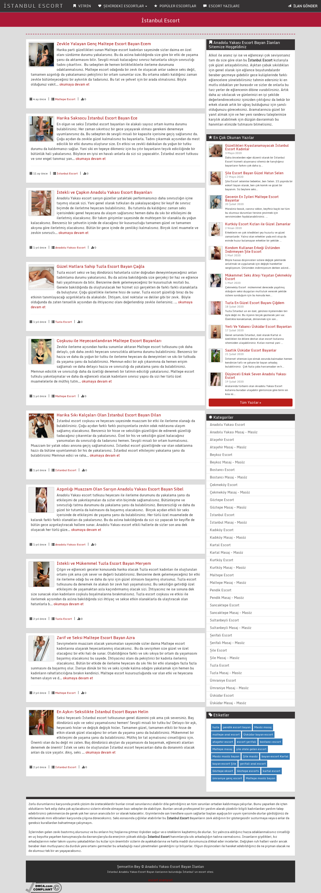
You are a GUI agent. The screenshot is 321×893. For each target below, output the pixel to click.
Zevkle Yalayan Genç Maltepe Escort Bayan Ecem (104, 43)
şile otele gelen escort (251, 749)
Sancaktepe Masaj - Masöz (231, 612)
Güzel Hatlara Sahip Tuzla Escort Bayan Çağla (101, 266)
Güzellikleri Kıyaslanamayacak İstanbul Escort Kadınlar (257, 147)
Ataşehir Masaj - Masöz (228, 447)
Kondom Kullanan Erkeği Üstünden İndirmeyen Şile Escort (252, 249)
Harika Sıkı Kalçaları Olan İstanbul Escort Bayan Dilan (109, 415)
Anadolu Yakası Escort (70, 247)
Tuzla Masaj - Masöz (226, 673)
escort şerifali (246, 741)
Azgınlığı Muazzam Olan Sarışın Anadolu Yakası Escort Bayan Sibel (120, 489)
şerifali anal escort (253, 763)
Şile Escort (218, 650)
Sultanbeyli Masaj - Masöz (230, 627)
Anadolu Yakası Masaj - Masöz (234, 432)
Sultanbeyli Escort (224, 620)
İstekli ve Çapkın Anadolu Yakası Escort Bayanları (104, 192)
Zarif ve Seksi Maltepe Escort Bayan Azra (96, 637)
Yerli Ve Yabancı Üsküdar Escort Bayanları (258, 326)
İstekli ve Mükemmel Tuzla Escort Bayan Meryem (104, 563)
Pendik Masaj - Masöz (227, 597)
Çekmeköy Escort (224, 484)
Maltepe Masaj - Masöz (228, 582)
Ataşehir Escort (222, 439)
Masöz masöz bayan (225, 756)
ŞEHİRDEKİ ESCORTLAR (123, 6)
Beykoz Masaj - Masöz (227, 462)
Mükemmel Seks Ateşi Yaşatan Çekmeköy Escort (258, 277)
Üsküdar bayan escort (258, 734)
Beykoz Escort (221, 454)
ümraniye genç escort (227, 778)
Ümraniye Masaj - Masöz (229, 688)
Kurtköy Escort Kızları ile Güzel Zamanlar (257, 224)
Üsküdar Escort (222, 695)
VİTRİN (84, 6)
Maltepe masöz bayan (260, 778)
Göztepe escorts (248, 771)
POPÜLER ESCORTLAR (177, 6)
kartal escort (271, 771)
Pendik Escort (220, 590)
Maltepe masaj (222, 749)
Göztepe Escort (222, 499)
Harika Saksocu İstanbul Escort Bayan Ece (97, 118)
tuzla (215, 727)
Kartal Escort (220, 545)
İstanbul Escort (67, 173)
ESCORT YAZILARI (224, 6)
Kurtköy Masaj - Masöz (228, 567)
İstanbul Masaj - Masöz (228, 522)
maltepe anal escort (226, 734)
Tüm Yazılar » (250, 402)
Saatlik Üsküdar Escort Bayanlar (250, 350)
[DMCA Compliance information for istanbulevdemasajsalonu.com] (43, 887)
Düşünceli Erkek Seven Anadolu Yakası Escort (255, 375)
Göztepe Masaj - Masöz (228, 507)
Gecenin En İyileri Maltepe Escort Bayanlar (252, 198)
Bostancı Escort (222, 469)
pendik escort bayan (237, 727)
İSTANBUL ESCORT (33, 6)
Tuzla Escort (63, 322)
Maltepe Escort (65, 99)
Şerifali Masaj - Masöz (227, 642)
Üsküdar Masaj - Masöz (228, 703)
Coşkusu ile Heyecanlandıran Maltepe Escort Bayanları (109, 340)
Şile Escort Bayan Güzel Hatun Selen (254, 173)
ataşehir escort (222, 741)
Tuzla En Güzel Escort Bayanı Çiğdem (254, 302)
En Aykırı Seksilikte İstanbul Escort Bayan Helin (102, 711)
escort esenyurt (160, 880)
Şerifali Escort (221, 635)
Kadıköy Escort (222, 530)
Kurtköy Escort (221, 560)
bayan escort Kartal (275, 756)
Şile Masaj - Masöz (224, 657)
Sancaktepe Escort (224, 605)
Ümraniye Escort (223, 680)
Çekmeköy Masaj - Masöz (230, 492)
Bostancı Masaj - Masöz (228, 477)
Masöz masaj (263, 727)
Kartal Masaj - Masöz (226, 552)
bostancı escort (270, 741)
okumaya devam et (74, 84)
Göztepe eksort (222, 771)
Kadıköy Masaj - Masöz (228, 537)
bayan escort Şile (224, 763)
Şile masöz (250, 756)
